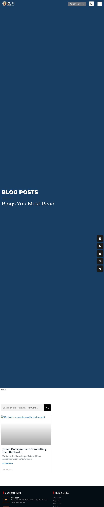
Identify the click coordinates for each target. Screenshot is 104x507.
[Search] (47, 407)
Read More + (7, 464)
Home (3, 389)
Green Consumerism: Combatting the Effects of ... (24, 450)
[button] (91, 3)
